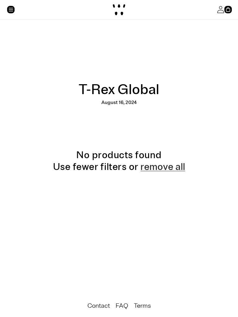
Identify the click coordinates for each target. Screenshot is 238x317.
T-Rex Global (119, 89)
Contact (98, 306)
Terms (142, 306)
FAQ (122, 306)
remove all (162, 167)
